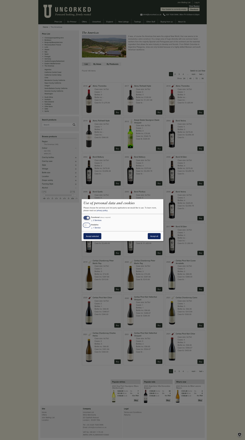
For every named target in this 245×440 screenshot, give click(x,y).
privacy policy (102, 210)
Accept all (154, 236)
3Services (96, 220)
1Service (96, 227)
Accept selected (92, 236)
